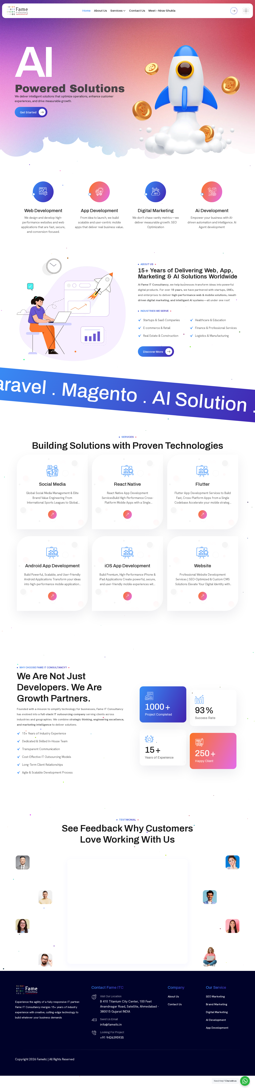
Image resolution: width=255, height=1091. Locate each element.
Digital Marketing (217, 1012)
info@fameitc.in (111, 1024)
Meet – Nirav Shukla (161, 10)
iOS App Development (127, 565)
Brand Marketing (216, 1004)
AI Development (216, 1020)
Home (86, 10)
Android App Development (52, 565)
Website (202, 565)
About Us (100, 10)
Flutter (203, 484)
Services (116, 10)
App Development (217, 1028)
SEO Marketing (215, 996)
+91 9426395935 (112, 1037)
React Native (127, 484)
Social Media (52, 484)
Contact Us (137, 10)
